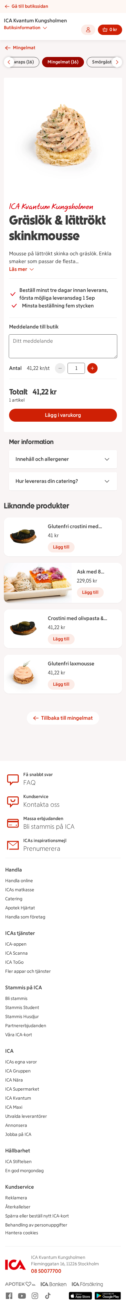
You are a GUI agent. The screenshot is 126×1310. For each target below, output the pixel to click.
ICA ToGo (14, 962)
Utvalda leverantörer (26, 1116)
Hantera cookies (21, 1233)
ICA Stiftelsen (18, 1161)
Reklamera (16, 1198)
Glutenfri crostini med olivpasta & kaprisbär (73, 526)
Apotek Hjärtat (20, 908)
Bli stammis (16, 998)
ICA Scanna (16, 953)
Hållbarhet (17, 1151)
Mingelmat (24, 47)
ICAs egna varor (21, 1062)
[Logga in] (88, 30)
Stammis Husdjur (22, 1016)
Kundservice (19, 1187)
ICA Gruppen (18, 1071)
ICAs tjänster (20, 933)
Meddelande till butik (33, 327)
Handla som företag (25, 917)
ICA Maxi (13, 1107)
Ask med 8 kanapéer (89, 572)
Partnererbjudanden (25, 1025)
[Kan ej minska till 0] (60, 368)
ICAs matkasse (19, 890)
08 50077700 (46, 1271)
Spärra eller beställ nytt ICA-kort (37, 1216)
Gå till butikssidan (30, 6)
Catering (13, 899)
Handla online (19, 880)
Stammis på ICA (23, 987)
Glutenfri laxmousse (71, 664)
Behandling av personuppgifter (36, 1225)
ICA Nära (14, 1080)
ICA (9, 1051)
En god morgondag (24, 1170)
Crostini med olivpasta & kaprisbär (76, 618)
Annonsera (16, 1125)
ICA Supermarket (22, 1089)
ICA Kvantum (18, 1098)
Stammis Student (22, 1007)
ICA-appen (15, 944)
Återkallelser (17, 1207)
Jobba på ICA (18, 1134)
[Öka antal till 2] (92, 368)
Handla (13, 870)
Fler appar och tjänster (28, 971)
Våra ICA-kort (18, 1035)
